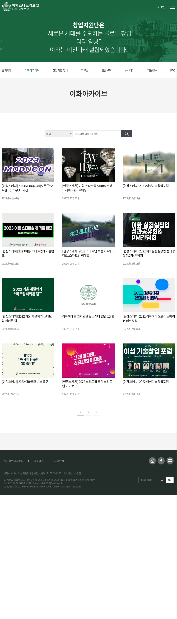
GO (169, 479)
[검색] (126, 133)
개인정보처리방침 (13, 461)
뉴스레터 (129, 70)
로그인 (161, 7)
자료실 (84, 70)
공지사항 (7, 70)
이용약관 (38, 461)
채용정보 (152, 70)
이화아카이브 (32, 70)
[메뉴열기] (172, 7)
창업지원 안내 (60, 70)
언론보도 (106, 70)
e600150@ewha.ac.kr (52, 483)
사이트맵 (59, 461)
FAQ (172, 70)
